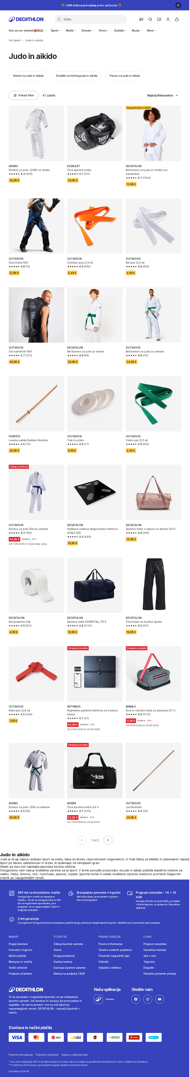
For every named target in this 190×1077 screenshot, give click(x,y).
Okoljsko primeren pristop (159, 973)
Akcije (136, 30)
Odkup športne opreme (68, 944)
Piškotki (104, 961)
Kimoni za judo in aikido (28, 75)
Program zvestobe (155, 944)
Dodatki (119, 30)
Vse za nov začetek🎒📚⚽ (26, 30)
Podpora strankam (20, 973)
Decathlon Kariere (154, 949)
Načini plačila (17, 955)
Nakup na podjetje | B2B (69, 973)
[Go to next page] (108, 840)
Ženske (86, 30)
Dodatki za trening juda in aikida (76, 75)
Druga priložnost (64, 955)
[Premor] (178, 5)
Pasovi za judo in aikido (125, 75)
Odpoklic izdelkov (110, 967)
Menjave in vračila (20, 961)
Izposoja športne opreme (70, 967)
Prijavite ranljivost (47, 1054)
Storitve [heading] (60, 936)
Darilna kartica (63, 961)
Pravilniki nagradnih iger (114, 955)
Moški (70, 30)
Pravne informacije (110, 944)
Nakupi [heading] (13, 936)
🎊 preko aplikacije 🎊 (91, 5)
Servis (57, 949)
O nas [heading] (147, 936)
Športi (55, 30)
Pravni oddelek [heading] (110, 936)
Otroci (103, 30)
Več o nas (149, 955)
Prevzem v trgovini (20, 949)
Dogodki (148, 967)
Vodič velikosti (18, 967)
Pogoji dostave (18, 944)
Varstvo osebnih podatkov (115, 949)
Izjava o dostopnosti (75, 1054)
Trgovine (149, 961)
